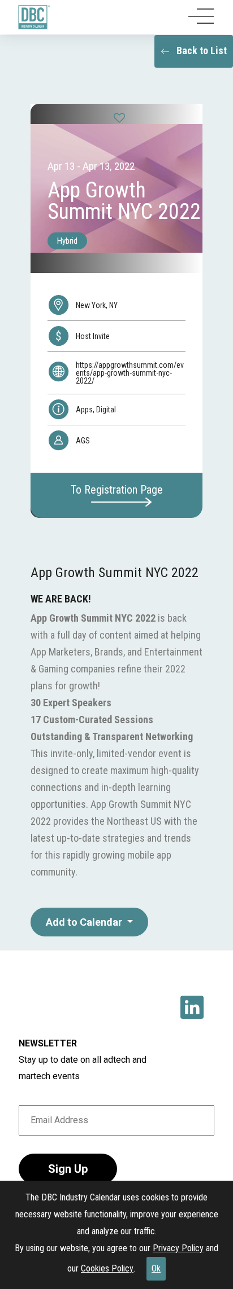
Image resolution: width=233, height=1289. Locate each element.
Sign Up (68, 1169)
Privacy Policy (178, 1248)
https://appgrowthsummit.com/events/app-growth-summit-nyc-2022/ (130, 372)
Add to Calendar (85, 922)
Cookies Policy (107, 1268)
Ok (156, 1268)
